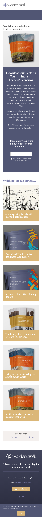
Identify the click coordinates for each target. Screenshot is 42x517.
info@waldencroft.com (23, 483)
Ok (21, 513)
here (37, 506)
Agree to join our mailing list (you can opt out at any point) (22, 159)
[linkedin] (19, 496)
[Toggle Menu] (37, 5)
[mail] (23, 496)
